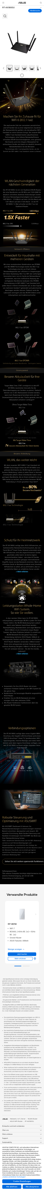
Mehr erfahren (20, 959)
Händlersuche (35, 11)
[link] (22, 3)
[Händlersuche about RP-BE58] (34, 958)
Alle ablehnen (11, 1187)
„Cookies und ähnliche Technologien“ (14, 1177)
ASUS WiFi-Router (16, 1121)
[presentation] (35, 958)
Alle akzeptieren (32, 1187)
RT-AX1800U (8, 7)
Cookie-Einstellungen (22, 1181)
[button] (3, 3)
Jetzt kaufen (22, 954)
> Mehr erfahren (22, 572)
